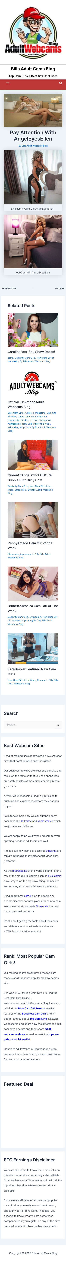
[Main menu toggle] (7, 83)
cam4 (27, 896)
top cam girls (27, 554)
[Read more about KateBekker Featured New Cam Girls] (33, 648)
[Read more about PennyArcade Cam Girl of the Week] (33, 520)
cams (10, 357)
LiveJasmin (45, 420)
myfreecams (14, 423)
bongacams (39, 413)
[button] (60, 83)
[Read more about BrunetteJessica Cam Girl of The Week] (33, 583)
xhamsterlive (45, 821)
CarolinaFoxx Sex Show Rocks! (31, 352)
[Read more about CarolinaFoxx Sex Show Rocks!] (33, 329)
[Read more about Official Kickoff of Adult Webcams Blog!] (33, 383)
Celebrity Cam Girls (25, 357)
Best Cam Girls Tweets (20, 413)
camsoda (42, 416)
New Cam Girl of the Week (36, 423)
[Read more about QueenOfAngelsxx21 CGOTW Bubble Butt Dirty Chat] (33, 454)
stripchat (24, 427)
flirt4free (25, 420)
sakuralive (13, 427)
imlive (34, 420)
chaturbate (13, 420)
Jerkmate (26, 821)
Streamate (20, 489)
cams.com (30, 416)
